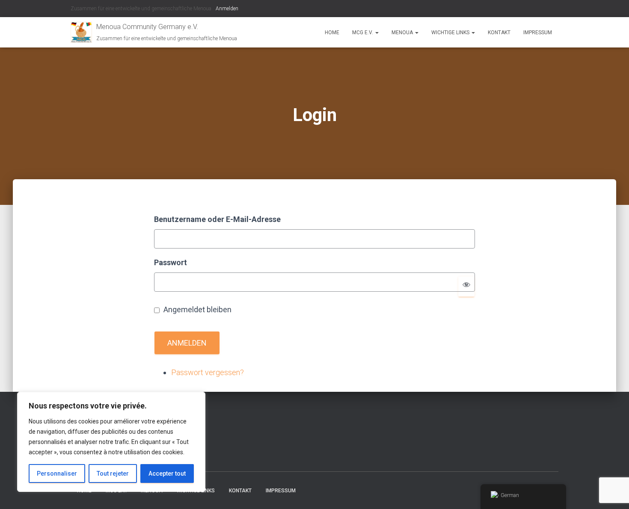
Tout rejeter (113, 473)
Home (332, 33)
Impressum (537, 33)
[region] (111, 442)
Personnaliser (57, 473)
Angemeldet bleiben (197, 309)
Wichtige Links (451, 33)
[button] (376, 33)
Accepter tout (167, 473)
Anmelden (227, 9)
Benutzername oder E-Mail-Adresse (217, 219)
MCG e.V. (363, 33)
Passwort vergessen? (207, 372)
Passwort (170, 262)
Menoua (403, 33)
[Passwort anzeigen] (466, 286)
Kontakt (499, 33)
